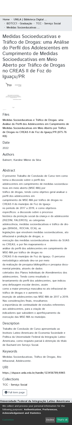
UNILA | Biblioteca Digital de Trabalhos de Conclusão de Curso (30, 19)
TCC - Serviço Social (48, 24)
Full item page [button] (16, 392)
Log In (57, 8)
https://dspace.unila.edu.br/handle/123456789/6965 (34, 373)
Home (6, 19)
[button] (50, 8)
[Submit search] (45, 8)
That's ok (62, 419)
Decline (50, 419)
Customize (8, 419)
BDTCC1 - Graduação (19, 24)
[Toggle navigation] (67, 7)
